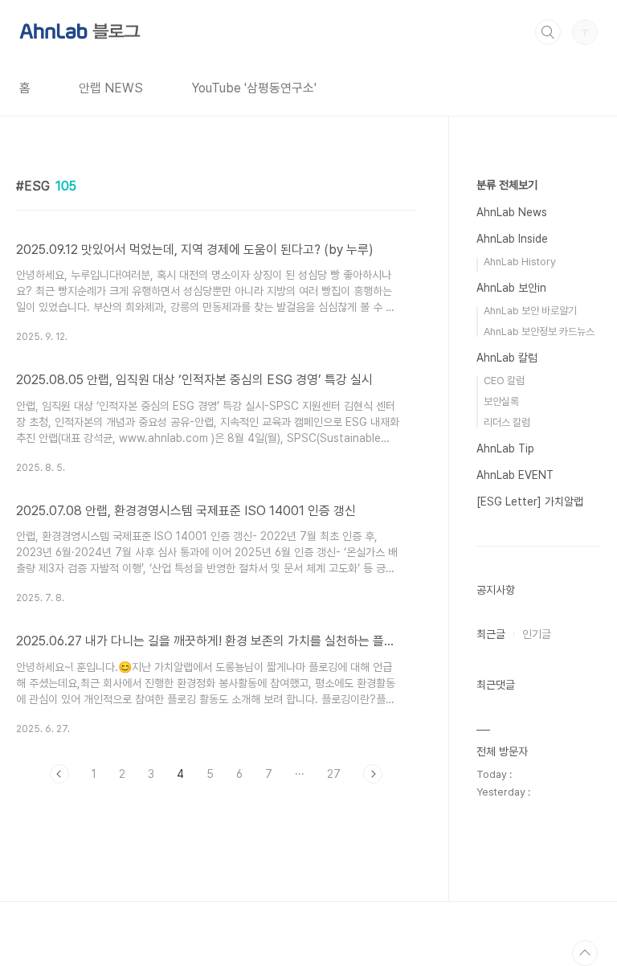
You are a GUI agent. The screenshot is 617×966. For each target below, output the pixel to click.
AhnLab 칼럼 (506, 357)
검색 (548, 32)
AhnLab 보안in (511, 287)
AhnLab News (511, 212)
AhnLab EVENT (515, 475)
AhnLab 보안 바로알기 (530, 311)
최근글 (490, 634)
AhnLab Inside (512, 238)
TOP (585, 953)
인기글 (536, 634)
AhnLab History (520, 262)
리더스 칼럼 (507, 422)
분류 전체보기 (506, 184)
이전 (59, 774)
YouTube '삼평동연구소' (254, 88)
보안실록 (501, 401)
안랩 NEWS (111, 88)
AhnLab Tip (505, 448)
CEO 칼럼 (504, 381)
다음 (372, 774)
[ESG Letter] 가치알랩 (529, 501)
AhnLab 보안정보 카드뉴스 (539, 331)
